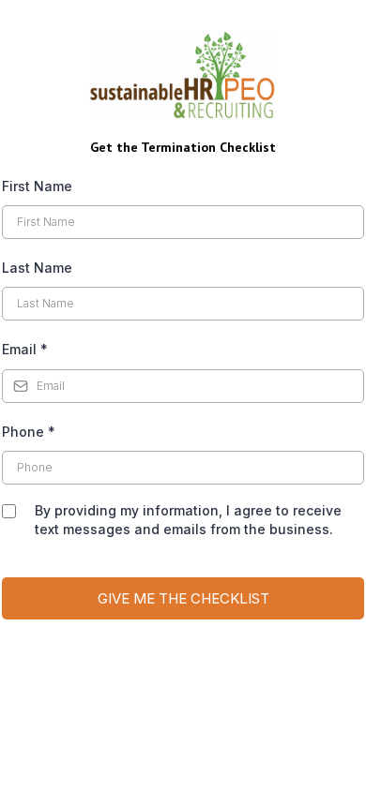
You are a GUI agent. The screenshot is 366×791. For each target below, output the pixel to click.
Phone (28, 432)
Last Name (37, 268)
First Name (37, 186)
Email (25, 349)
